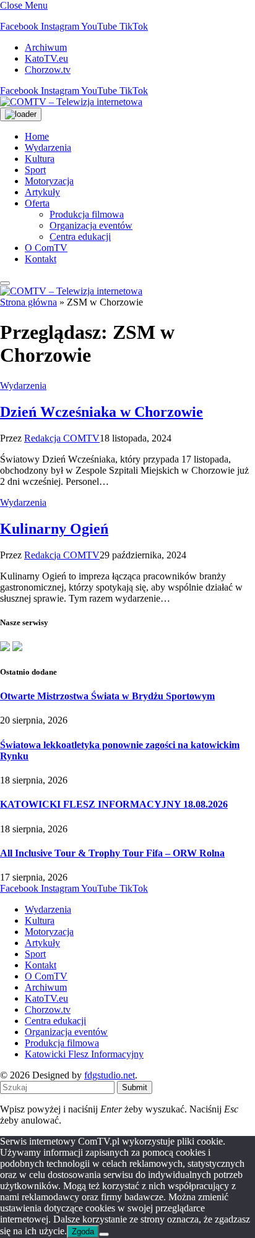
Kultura (39, 158)
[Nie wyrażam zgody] (104, 1234)
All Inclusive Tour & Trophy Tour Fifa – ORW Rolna (112, 853)
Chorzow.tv (48, 69)
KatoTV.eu (46, 58)
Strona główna (28, 302)
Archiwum (46, 47)
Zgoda (83, 1231)
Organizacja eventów (91, 225)
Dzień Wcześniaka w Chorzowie (101, 412)
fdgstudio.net (109, 1075)
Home (37, 136)
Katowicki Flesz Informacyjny (84, 1054)
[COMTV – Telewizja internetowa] (71, 101)
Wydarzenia (48, 147)
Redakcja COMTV (62, 438)
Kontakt (40, 259)
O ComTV (46, 247)
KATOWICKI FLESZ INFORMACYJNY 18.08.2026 (114, 804)
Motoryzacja (49, 181)
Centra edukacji (80, 236)
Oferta (37, 203)
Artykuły (42, 192)
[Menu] (5, 283)
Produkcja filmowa (87, 214)
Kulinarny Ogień (54, 529)
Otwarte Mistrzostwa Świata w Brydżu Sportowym (107, 696)
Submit (134, 1087)
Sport (35, 169)
